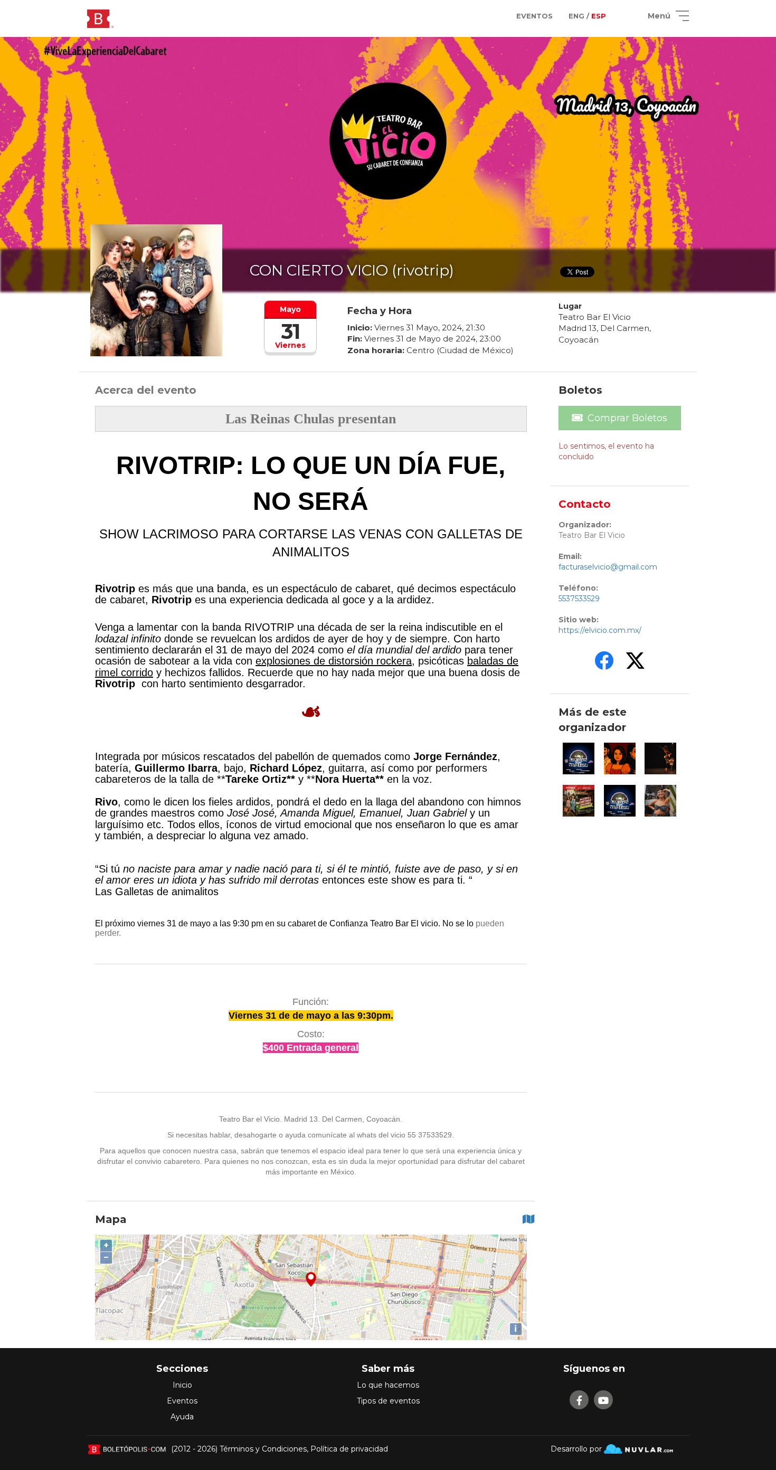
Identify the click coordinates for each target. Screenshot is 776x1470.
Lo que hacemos (388, 1385)
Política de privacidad (349, 1449)
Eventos (182, 1401)
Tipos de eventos (388, 1401)
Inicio (182, 1385)
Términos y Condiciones (263, 1449)
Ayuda (182, 1416)
